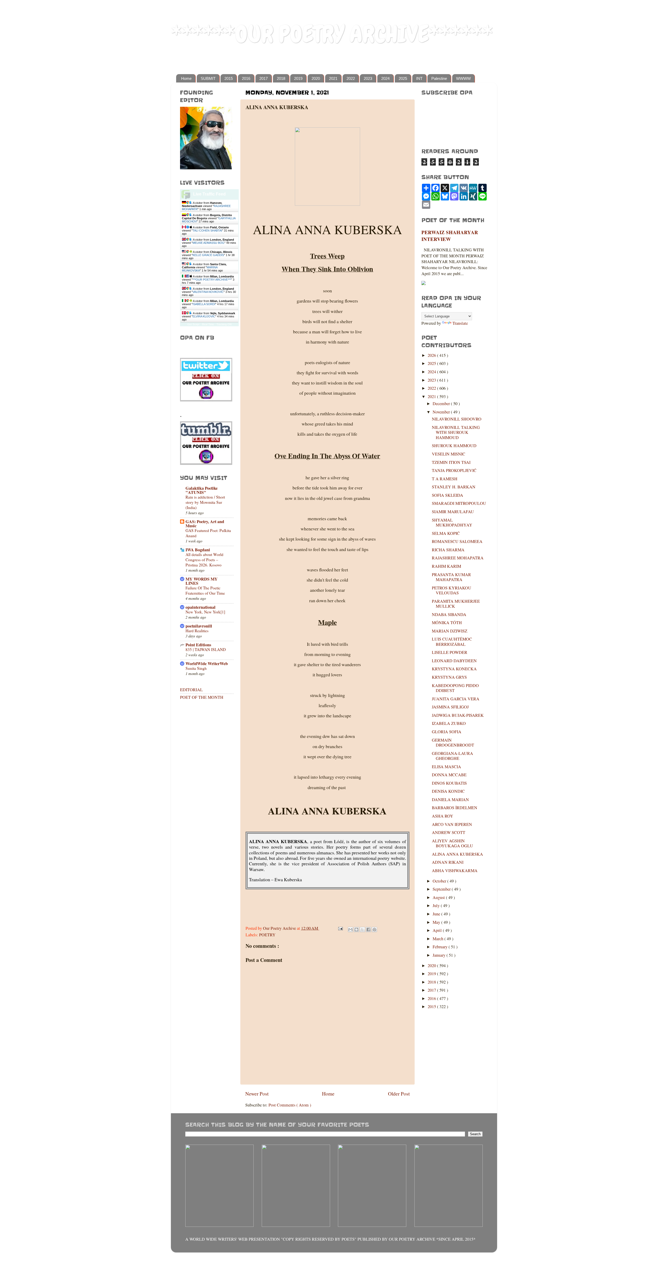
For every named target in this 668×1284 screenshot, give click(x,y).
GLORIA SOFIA (446, 732)
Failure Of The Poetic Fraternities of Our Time (205, 590)
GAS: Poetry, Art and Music (205, 523)
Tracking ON (224, 324)
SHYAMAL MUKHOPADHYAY (452, 522)
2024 (385, 78)
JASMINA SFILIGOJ (450, 707)
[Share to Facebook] (368, 929)
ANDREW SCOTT (448, 832)
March (438, 939)
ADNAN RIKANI (447, 862)
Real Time (208, 324)
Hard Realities (197, 630)
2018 (281, 78)
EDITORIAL (191, 690)
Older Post (399, 1093)
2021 (333, 78)
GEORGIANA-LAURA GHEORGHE (452, 755)
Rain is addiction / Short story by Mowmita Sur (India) (205, 502)
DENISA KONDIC (448, 791)
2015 (228, 78)
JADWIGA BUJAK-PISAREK (458, 715)
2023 (368, 78)
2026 (432, 355)
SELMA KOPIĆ (446, 533)
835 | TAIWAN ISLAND (206, 649)
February (441, 947)
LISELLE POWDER (449, 652)
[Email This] (350, 929)
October (440, 881)
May (437, 922)
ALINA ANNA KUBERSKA (457, 854)
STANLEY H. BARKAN (453, 487)
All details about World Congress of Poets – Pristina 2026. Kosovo (204, 559)
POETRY (267, 935)
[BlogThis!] (356, 929)
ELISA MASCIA (446, 767)
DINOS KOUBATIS (449, 783)
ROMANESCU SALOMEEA (457, 541)
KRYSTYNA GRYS (449, 677)
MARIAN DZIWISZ (449, 631)
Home (186, 78)
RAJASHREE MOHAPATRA (458, 558)
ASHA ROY (442, 816)
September (442, 889)
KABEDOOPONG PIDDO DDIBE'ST (455, 688)
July (437, 905)
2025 (403, 78)
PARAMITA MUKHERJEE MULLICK (456, 603)
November (442, 412)
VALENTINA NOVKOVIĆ (208, 291)
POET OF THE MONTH (201, 697)
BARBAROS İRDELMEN (454, 807)
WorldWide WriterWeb (207, 663)
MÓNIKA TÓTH (447, 622)
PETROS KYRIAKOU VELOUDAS (451, 590)
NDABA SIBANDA (449, 614)
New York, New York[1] (205, 611)
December (442, 403)
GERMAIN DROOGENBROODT (453, 742)
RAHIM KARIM (446, 566)
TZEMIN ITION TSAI (451, 462)
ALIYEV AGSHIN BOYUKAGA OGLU (452, 843)
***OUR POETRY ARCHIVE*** (212, 279)
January (439, 955)
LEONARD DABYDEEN (454, 661)
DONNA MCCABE (449, 775)
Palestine (439, 78)
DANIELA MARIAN (450, 799)
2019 (298, 78)
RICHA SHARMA (448, 550)
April (438, 930)
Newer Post (257, 1093)
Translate (460, 323)
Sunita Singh (196, 668)
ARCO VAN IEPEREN (452, 824)
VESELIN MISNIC (448, 454)
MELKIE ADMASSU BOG (208, 242)
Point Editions (198, 645)
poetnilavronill (199, 626)
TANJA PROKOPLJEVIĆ (454, 470)
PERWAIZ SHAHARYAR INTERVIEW (449, 236)
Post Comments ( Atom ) (290, 1105)
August (439, 897)
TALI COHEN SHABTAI (207, 230)
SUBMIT (208, 78)
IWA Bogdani (198, 550)
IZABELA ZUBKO (449, 723)
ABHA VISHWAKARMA (455, 870)
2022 (351, 78)
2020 (316, 78)
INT (419, 78)
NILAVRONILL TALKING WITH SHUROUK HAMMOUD (456, 432)
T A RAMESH (444, 479)
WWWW (463, 78)
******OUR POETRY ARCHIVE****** (332, 34)
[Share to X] (362, 929)
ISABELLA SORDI (204, 304)
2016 (246, 78)
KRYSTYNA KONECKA (454, 669)
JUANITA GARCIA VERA (455, 699)
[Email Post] (340, 928)
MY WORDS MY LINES (202, 581)
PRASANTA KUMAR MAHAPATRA (451, 577)
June (437, 914)
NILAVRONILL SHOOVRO (456, 419)
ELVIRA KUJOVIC (204, 316)
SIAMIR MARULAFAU (453, 511)
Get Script (193, 324)
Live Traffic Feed (209, 194)
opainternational (201, 607)
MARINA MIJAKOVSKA (199, 269)
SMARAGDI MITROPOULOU (459, 503)
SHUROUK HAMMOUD (454, 445)
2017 (263, 78)
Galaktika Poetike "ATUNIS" (202, 490)
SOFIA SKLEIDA (447, 495)
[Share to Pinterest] (374, 929)
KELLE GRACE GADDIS (208, 255)
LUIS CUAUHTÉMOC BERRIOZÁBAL (452, 641)
